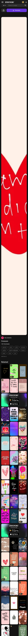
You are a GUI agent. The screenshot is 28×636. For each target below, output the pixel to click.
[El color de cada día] (23, 429)
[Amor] (5, 472)
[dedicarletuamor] (5, 516)
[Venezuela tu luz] (23, 603)
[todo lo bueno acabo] (14, 516)
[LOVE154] (23, 487)
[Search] (25, 5)
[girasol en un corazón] (23, 545)
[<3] (5, 487)
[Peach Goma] (14, 588)
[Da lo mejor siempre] (5, 545)
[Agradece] (23, 559)
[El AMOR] (5, 603)
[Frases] (14, 429)
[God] (23, 386)
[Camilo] (23, 414)
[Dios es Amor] (14, 487)
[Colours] (14, 472)
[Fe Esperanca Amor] (5, 588)
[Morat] (23, 371)
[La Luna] (14, 545)
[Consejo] (23, 574)
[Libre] (14, 386)
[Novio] (14, 617)
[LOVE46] (23, 472)
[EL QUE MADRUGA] (14, 414)
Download (17, 10)
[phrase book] (14, 574)
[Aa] (5, 371)
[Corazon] (5, 559)
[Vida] (5, 617)
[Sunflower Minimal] (23, 502)
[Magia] (14, 458)
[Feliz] (14, 443)
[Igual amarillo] (5, 414)
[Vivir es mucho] (5, 443)
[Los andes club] (5, 458)
